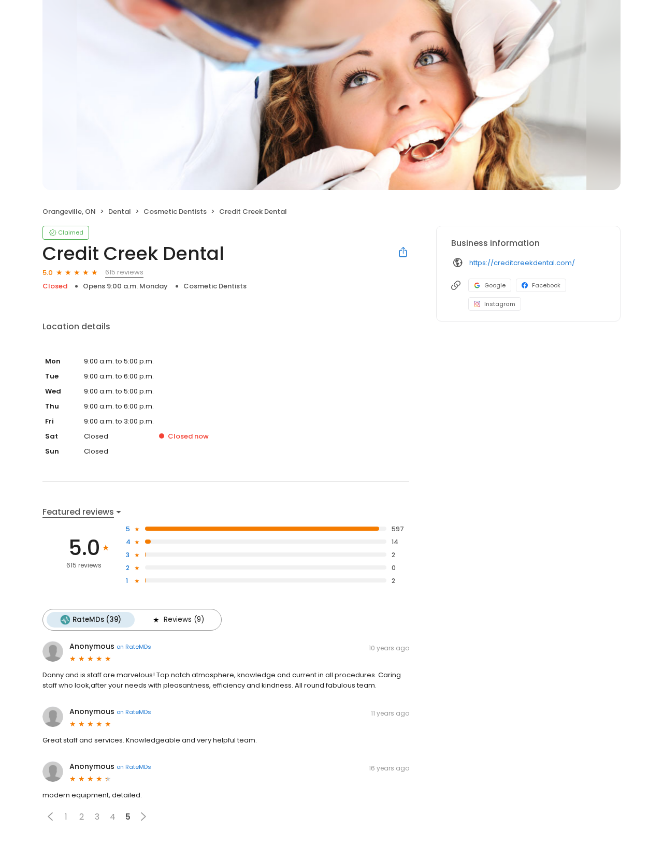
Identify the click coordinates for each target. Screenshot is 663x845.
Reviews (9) (184, 619)
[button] (50, 816)
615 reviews (124, 272)
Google (495, 285)
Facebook (546, 285)
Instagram (499, 304)
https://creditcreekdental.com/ (522, 263)
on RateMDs (134, 647)
